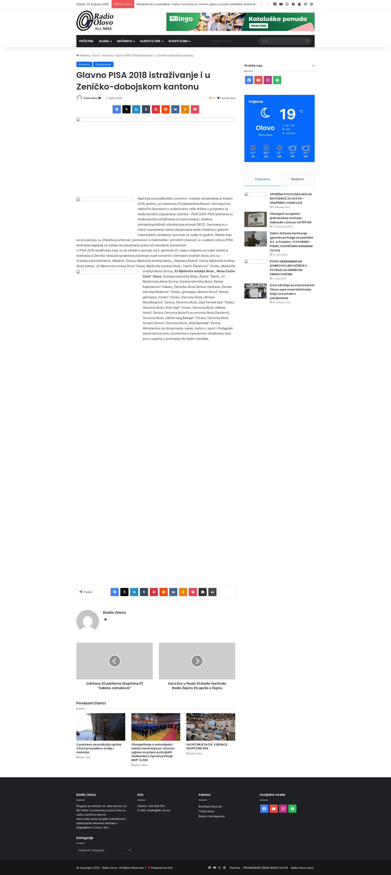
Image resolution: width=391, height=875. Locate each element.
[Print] (212, 592)
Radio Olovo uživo (302, 867)
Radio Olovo (91, 98)
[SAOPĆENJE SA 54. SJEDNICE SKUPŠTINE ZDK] (210, 727)
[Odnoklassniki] (185, 109)
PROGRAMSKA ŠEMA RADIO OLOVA (265, 867)
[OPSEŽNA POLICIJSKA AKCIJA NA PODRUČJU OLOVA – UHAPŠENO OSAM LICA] (255, 199)
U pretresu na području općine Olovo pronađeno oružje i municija (98, 748)
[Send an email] (99, 98)
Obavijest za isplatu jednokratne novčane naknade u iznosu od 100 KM (290, 218)
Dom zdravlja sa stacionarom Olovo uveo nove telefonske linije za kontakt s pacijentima (292, 291)
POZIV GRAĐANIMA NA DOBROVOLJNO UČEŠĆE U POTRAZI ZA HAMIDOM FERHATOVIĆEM (288, 267)
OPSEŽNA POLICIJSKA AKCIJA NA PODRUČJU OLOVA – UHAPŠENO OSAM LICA (291, 198)
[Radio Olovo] (94, 21)
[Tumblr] (146, 109)
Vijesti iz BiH (178, 41)
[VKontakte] (175, 109)
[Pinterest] (156, 109)
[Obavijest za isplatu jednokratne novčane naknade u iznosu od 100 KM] (255, 219)
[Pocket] (195, 109)
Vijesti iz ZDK (150, 41)
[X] (126, 109)
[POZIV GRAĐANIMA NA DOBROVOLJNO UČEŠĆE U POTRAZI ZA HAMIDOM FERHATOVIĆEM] (255, 267)
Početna (86, 41)
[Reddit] (165, 109)
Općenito (124, 41)
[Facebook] (117, 109)
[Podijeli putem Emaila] (203, 592)
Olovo (104, 41)
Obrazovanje (103, 64)
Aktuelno (107, 55)
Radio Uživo (222, 41)
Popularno (262, 179)
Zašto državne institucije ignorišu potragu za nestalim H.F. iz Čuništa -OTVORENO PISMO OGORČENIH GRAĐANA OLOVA (291, 241)
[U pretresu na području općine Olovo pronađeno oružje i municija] (100, 727)
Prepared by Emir (162, 867)
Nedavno (297, 179)
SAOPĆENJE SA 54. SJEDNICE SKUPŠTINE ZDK (206, 746)
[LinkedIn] (136, 109)
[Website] (105, 619)
